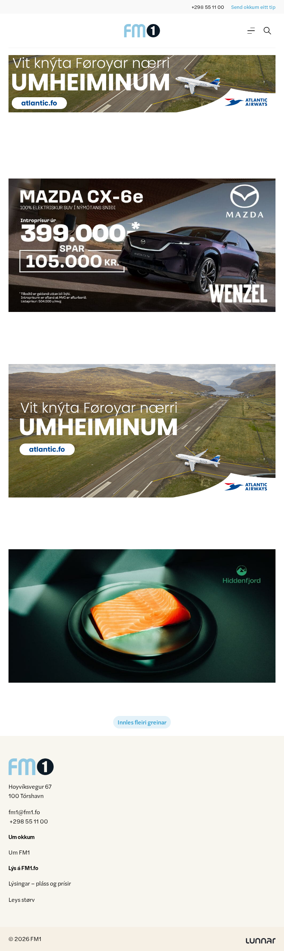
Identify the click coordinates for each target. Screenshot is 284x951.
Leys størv (22, 899)
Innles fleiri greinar (142, 722)
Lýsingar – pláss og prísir (40, 883)
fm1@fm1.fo (24, 812)
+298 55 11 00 (208, 6)
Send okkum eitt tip (253, 6)
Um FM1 (19, 852)
